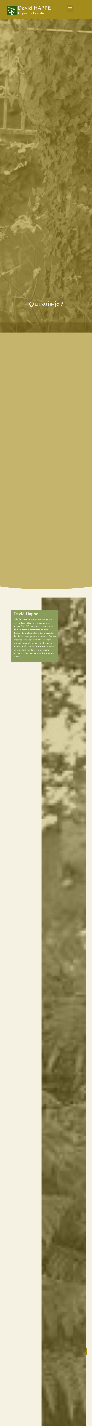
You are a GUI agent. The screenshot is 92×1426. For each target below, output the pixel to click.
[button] (70, 8)
